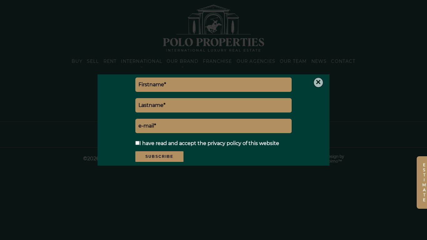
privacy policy (224, 143)
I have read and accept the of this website (209, 143)
